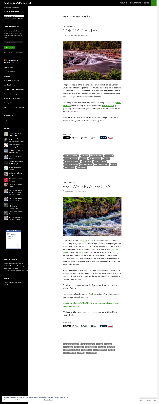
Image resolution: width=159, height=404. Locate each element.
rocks (111, 350)
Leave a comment (83, 35)
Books (146, 3)
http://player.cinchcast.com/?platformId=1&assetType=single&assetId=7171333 (14, 266)
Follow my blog (14, 245)
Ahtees (11, 179)
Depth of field (96, 155)
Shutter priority (71, 164)
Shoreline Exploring (10, 94)
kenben (11, 173)
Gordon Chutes (80, 30)
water (113, 164)
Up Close (7, 76)
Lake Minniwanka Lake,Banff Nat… (14, 206)
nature (106, 158)
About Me (123, 3)
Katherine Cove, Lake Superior (14, 89)
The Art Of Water (9, 71)
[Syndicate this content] (4, 60)
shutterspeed (86, 164)
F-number (109, 155)
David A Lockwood (15, 162)
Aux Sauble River (88, 344)
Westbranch (69, 167)
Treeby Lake (13, 135)
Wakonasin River (101, 164)
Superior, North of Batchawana (14, 107)
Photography (69, 26)
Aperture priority (72, 155)
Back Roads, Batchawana (12, 98)
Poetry (17, 240)
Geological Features (10, 103)
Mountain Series (14, 220)
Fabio (11, 150)
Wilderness (82, 167)
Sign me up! (9, 47)
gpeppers (12, 139)
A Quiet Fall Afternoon (11, 80)
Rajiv (10, 167)
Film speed (79, 347)
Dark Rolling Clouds (15, 164)
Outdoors (87, 161)
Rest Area (12, 158)
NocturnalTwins (14, 133)
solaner (11, 144)
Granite (83, 158)
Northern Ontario (72, 161)
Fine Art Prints (135, 3)
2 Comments (81, 191)
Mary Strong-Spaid (15, 156)
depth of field (108, 105)
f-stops (82, 252)
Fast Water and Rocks (86, 186)
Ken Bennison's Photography (18, 3)
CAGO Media (36, 270)
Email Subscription (12, 26)
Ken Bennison (95, 158)
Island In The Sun (14, 200)
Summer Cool (8, 67)
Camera (85, 155)
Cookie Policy (48, 400)
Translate (20, 18)
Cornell (11, 204)
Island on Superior (10, 85)
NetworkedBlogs (12, 230)
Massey (102, 347)
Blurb (91, 294)
